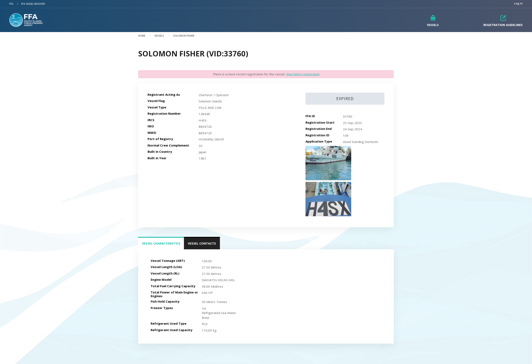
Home (141, 35)
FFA (11, 4)
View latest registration (303, 74)
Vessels (433, 25)
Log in (518, 3)
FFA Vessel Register (33, 4)
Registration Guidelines (503, 25)
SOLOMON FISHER (183, 35)
